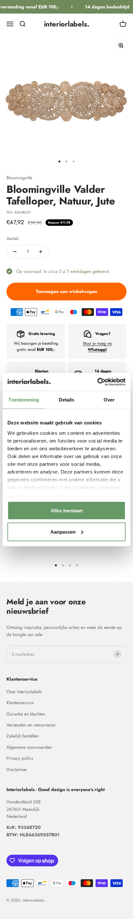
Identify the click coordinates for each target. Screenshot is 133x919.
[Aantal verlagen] (15, 251)
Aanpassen (63, 531)
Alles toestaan (67, 510)
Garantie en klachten (25, 714)
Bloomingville (19, 177)
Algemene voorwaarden (29, 747)
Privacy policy (19, 758)
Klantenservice (20, 702)
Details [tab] (67, 399)
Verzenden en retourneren (31, 725)
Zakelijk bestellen (22, 736)
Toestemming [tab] (23, 399)
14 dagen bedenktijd (105, 7)
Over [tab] (109, 399)
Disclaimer (16, 769)
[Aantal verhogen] (41, 251)
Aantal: (12, 238)
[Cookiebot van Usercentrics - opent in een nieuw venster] (97, 382)
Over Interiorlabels (24, 691)
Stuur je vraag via (97, 346)
